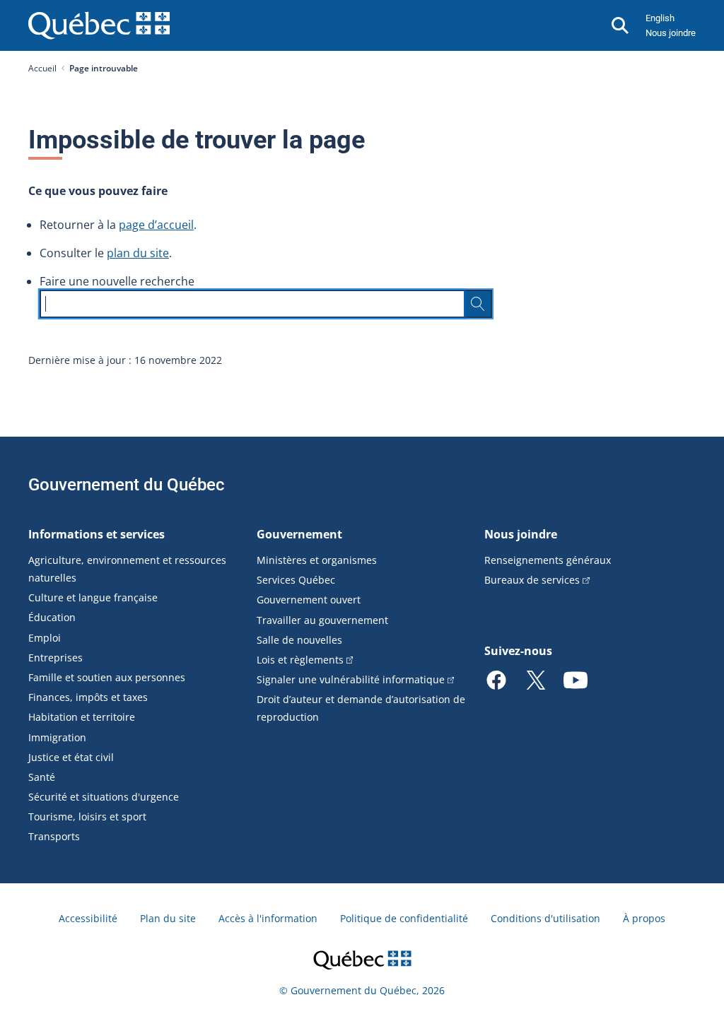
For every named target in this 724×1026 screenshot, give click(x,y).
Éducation (52, 617)
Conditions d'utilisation (545, 918)
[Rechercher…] (478, 304)
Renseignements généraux (547, 560)
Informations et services (96, 534)
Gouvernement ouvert (309, 599)
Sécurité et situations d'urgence (103, 796)
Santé (41, 777)
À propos (644, 918)
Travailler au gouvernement (322, 620)
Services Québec (296, 579)
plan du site (138, 253)
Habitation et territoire (81, 717)
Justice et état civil (71, 757)
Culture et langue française (93, 597)
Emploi (44, 637)
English (660, 18)
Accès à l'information (267, 918)
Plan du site (168, 918)
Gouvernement (299, 534)
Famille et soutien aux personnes (106, 677)
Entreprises (55, 657)
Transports (54, 836)
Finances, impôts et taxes (88, 697)
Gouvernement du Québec (126, 484)
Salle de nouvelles (299, 640)
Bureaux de (532, 579)
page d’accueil (156, 224)
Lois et (300, 659)
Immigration (57, 737)
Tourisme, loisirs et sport (87, 816)
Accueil (42, 68)
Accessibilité (88, 918)
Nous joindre (671, 33)
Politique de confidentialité (404, 918)
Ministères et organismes (317, 560)
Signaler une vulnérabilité (351, 679)
